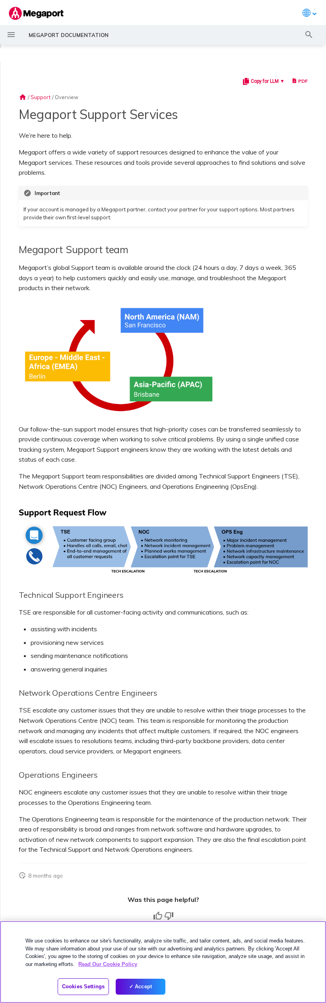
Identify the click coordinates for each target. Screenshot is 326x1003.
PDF (303, 81)
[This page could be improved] (169, 916)
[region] (163, 962)
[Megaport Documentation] (36, 13)
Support (40, 97)
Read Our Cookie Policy (107, 964)
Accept (143, 986)
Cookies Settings (83, 986)
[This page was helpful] (158, 916)
